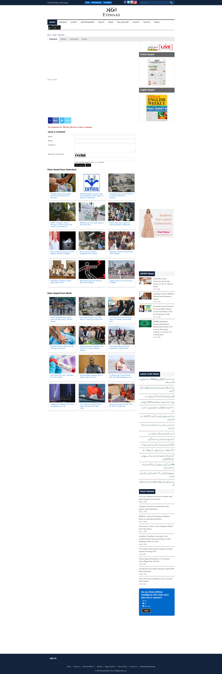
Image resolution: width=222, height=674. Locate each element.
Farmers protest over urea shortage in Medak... (120, 282)
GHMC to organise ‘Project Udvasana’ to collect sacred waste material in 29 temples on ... (61, 225)
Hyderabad (61, 35)
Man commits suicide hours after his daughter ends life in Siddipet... (62, 253)
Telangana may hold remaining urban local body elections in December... (60, 196)
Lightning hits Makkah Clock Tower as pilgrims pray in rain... (62, 405)
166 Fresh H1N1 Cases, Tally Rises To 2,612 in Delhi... (61, 376)
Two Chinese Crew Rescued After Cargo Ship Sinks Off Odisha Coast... (91, 406)
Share (55, 120)
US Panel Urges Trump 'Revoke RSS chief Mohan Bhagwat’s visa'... (121, 376)
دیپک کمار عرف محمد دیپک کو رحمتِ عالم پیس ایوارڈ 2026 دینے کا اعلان (158, 402)
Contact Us (133, 666)
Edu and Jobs (123, 22)
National (63, 39)
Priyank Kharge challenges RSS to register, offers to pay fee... (91, 376)
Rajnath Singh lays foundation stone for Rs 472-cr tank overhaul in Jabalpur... (91, 348)
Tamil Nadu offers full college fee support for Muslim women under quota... (120, 319)
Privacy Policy (122, 666)
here (95, 162)
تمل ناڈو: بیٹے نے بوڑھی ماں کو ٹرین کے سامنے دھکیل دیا (161, 439)
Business (63, 22)
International (74, 39)
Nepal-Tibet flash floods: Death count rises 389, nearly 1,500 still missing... (61, 319)
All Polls (99, 666)
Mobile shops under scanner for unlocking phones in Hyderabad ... (120, 224)
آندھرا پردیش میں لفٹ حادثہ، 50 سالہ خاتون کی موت (161, 433)
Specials (84, 39)
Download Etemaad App (147, 666)
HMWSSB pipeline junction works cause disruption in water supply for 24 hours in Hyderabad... (91, 196)
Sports (74, 22)
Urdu (87, 2)
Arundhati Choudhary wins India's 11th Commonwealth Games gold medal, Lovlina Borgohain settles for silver (155, 538)
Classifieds (107, 2)
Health (101, 22)
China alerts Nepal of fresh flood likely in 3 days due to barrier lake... (92, 318)
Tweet (67, 120)
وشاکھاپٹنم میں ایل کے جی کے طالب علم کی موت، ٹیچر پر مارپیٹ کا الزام (158, 445)
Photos (146, 22)
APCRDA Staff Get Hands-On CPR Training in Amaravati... (62, 347)
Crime (110, 22)
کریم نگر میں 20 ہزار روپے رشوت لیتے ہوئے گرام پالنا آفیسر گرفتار (158, 450)
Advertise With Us (88, 666)
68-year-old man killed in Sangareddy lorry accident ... (89, 253)
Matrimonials (96, 2)
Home (49, 35)
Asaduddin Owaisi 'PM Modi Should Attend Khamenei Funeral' (163, 296)
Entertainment (87, 22)
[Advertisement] (65, 12)
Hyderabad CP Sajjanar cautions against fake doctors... (60, 282)
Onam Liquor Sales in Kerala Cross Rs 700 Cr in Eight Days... (121, 405)
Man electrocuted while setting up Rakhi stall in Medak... (91, 282)
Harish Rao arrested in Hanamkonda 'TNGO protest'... (121, 253)
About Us (77, 666)
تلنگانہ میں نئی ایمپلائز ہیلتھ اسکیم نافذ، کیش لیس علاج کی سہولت (160, 396)
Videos (157, 22)
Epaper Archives (110, 666)
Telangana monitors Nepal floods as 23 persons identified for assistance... (121, 196)
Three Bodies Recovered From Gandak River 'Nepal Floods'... (119, 347)
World (52, 22)
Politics (136, 22)
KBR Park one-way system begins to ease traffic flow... (92, 224)
